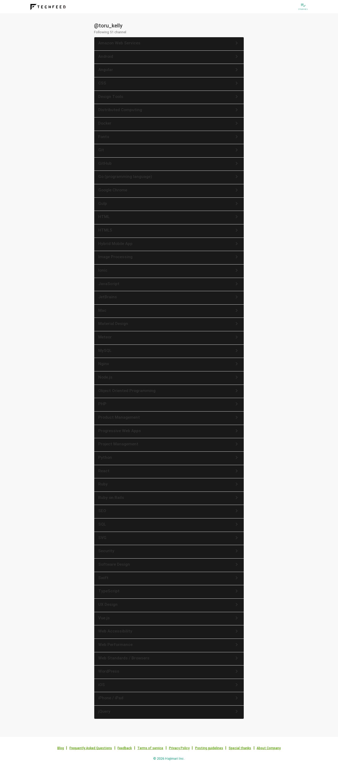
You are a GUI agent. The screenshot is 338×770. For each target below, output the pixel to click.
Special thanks (240, 748)
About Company (269, 748)
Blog (60, 748)
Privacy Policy (179, 748)
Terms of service (150, 748)
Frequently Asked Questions (90, 748)
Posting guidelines (209, 748)
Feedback (125, 748)
